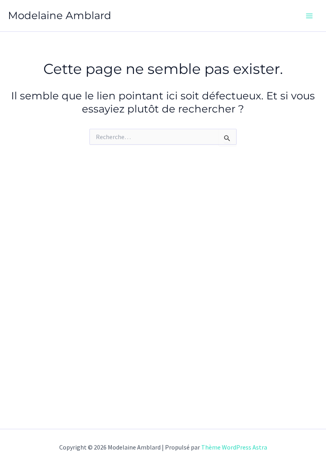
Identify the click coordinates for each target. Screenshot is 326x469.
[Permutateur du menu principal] (309, 16)
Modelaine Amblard (59, 15)
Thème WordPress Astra (234, 447)
